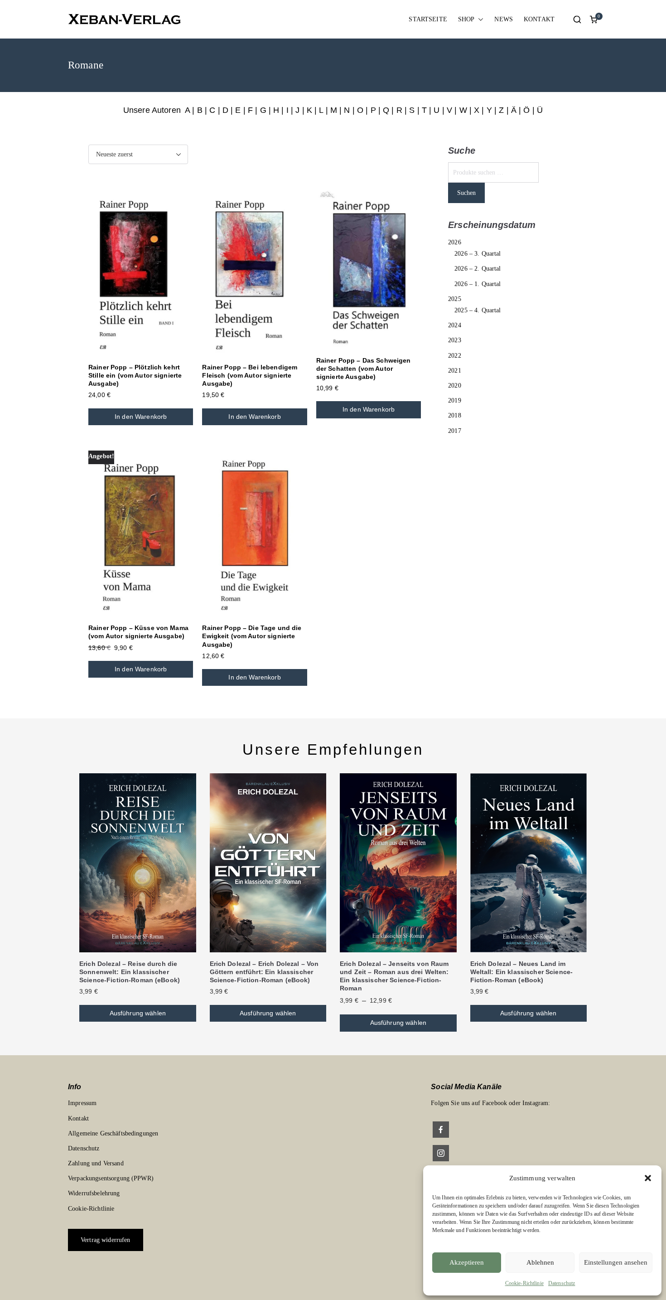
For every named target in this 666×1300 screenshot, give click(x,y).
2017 (454, 430)
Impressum (82, 1103)
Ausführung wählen (138, 1013)
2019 (454, 400)
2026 (454, 242)
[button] (647, 1178)
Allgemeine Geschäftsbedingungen (113, 1133)
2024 (454, 325)
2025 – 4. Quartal (477, 310)
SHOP (466, 19)
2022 (454, 355)
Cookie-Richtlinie (524, 1283)
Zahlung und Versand (96, 1163)
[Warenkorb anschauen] (593, 19)
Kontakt (78, 1118)
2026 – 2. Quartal (477, 268)
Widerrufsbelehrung (94, 1193)
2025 (454, 299)
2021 (454, 370)
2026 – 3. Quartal (477, 253)
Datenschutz (561, 1283)
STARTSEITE (428, 19)
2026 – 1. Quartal (477, 284)
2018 (454, 415)
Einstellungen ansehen (615, 1262)
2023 (454, 340)
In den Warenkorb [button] (141, 416)
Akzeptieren (466, 1262)
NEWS (503, 19)
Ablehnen (540, 1262)
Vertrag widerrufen (105, 1240)
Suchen (466, 192)
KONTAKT (539, 19)
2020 (454, 385)
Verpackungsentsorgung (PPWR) (111, 1178)
